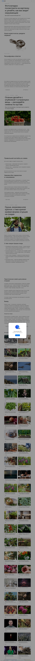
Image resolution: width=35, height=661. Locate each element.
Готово (17, 335)
